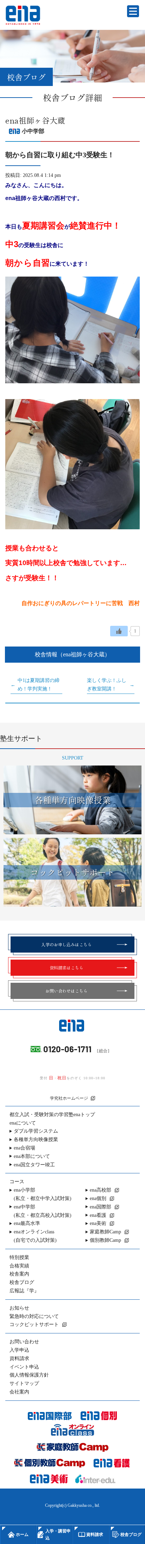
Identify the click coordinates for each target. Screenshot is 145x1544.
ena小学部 (42, 1194)
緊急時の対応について (34, 1316)
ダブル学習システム (36, 1131)
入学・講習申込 (58, 1534)
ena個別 (98, 1198)
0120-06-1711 (67, 1049)
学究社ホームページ (69, 1098)
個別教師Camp (105, 1240)
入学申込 (19, 1350)
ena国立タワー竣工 (34, 1164)
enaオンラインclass (35, 1236)
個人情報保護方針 (29, 1375)
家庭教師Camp (105, 1231)
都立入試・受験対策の (52, 1114)
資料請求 (19, 1358)
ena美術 (98, 1223)
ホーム (22, 1534)
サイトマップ (24, 1383)
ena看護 (98, 1215)
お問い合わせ (24, 1341)
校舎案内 (19, 1274)
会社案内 (19, 1391)
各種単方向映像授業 (36, 1139)
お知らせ (19, 1308)
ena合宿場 (24, 1148)
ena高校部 (100, 1190)
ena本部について (32, 1156)
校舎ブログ (22, 1282)
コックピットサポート (34, 1324)
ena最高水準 (27, 1223)
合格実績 (19, 1265)
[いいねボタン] (119, 631)
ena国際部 (100, 1207)
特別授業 (19, 1257)
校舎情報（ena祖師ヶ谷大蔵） (72, 654)
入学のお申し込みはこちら (66, 944)
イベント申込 (24, 1367)
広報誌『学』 (24, 1290)
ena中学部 (42, 1211)
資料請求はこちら (66, 967)
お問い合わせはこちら (66, 991)
